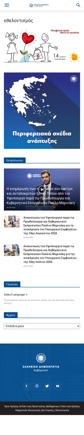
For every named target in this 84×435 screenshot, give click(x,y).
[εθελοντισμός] (42, 63)
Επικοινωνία (62, 410)
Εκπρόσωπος (14, 160)
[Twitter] (47, 386)
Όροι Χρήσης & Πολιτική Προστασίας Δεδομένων (31, 406)
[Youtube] (58, 386)
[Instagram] (37, 386)
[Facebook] (26, 386)
